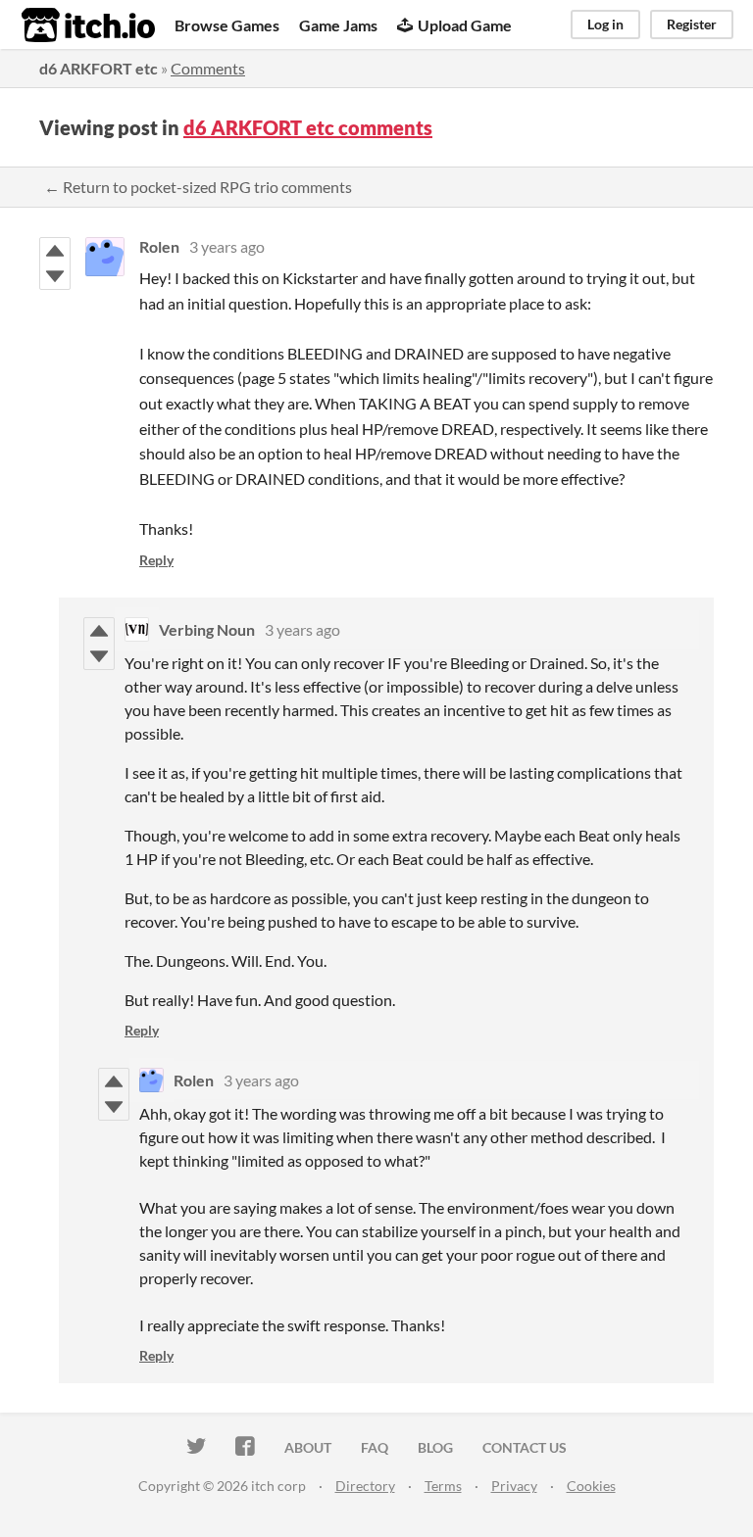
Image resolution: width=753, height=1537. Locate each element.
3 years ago (227, 246)
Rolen (159, 246)
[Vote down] (55, 276)
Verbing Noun (207, 629)
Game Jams (338, 25)
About (307, 1447)
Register (692, 24)
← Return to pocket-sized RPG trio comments (198, 186)
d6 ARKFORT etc (98, 68)
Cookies (591, 1485)
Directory (365, 1485)
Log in (605, 24)
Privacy (514, 1485)
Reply (156, 560)
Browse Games (227, 25)
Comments (208, 68)
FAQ (374, 1447)
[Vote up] (55, 251)
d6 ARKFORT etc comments (307, 127)
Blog (435, 1447)
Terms (443, 1485)
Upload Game (465, 25)
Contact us (524, 1447)
